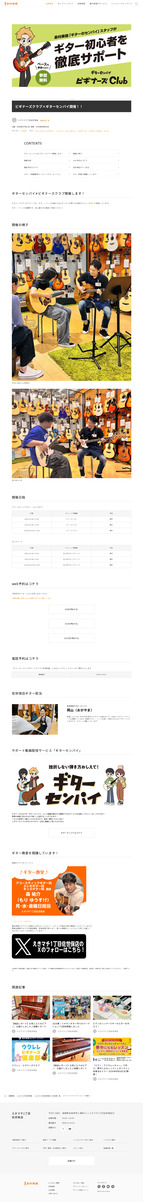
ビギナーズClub (95, 130)
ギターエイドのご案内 (20, 1148)
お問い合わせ (53, 1193)
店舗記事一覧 (45, 120)
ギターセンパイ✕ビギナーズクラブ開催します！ (43, 153)
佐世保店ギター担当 (81, 167)
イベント (60, 130)
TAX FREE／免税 (78, 1183)
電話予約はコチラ (31, 167)
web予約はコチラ (80, 160)
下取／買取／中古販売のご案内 (54, 1148)
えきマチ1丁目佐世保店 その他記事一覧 (47, 1096)
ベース (106, 130)
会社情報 (51, 1190)
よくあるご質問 (53, 1183)
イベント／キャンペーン (121, 3)
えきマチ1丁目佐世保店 (24, 1096)
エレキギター (70, 130)
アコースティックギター (44, 130)
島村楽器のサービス (98, 3)
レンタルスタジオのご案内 (83, 1140)
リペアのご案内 (109, 1140)
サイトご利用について (81, 1190)
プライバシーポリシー (81, 1186)
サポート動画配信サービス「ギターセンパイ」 (43, 174)
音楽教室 (81, 3)
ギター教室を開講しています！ (85, 174)
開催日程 (27, 160)
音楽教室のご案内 (19, 1140)
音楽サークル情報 (49, 1140)
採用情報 (51, 1186)
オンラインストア (65, 3)
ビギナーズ (82, 130)
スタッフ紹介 (78, 1148)
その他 (23, 130)
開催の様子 (77, 153)
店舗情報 (49, 3)
